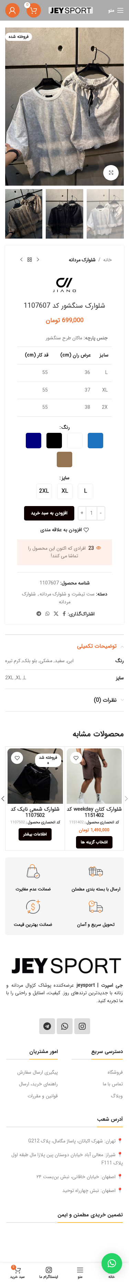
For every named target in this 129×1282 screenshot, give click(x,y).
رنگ (66, 427)
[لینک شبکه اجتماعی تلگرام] (38, 614)
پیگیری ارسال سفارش (37, 1072)
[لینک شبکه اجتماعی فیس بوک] (64, 614)
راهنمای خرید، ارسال (38, 1084)
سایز (65, 478)
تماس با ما (113, 1084)
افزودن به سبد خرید (49, 513)
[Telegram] (47, 1026)
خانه (107, 260)
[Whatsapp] (65, 1026)
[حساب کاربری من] (12, 10)
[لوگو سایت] (71, 10)
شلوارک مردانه (82, 260)
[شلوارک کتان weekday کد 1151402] (94, 776)
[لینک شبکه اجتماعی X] (56, 614)
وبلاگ (117, 1096)
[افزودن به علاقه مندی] (76, 758)
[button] (117, 106)
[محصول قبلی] (38, 260)
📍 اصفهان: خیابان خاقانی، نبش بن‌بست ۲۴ (79, 1177)
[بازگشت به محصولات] (29, 260)
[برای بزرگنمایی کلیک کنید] (111, 172)
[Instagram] (82, 1026)
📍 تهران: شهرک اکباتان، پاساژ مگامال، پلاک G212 (75, 1141)
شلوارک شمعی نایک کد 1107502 (35, 812)
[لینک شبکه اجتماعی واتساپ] (47, 614)
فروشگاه (115, 1072)
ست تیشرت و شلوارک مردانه (67, 594)
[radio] (95, 440)
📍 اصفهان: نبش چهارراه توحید (92, 1190)
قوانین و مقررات (43, 1096)
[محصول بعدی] (21, 260)
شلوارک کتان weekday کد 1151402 (94, 812)
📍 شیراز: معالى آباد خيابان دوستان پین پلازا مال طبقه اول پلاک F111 (67, 1159)
